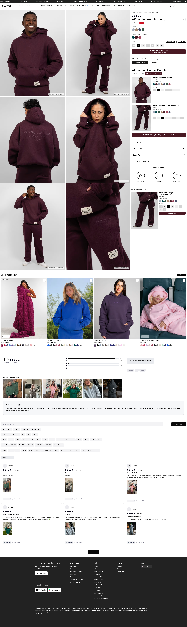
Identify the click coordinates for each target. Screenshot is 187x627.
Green (37, 450)
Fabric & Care (137, 149)
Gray (30, 450)
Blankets (51, 6)
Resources (73, 574)
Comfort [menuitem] (130, 370)
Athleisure (94, 6)
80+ (99, 439)
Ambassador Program (76, 571)
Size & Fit (136, 155)
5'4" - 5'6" (21, 445)
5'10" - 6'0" (39, 445)
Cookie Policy (97, 590)
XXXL (34, 434)
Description (137, 142)
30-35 (31, 439)
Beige (4, 450)
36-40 (38, 439)
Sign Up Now (41, 573)
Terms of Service (98, 593)
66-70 (79, 439)
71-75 (86, 439)
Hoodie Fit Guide (98, 579)
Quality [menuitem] (143, 370)
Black (10, 450)
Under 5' (5, 445)
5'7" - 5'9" (30, 445)
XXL (28, 434)
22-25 (17, 439)
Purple (77, 450)
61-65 (72, 439)
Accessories (106, 6)
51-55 (58, 439)
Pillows (60, 6)
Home (133, 12)
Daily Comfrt (120, 571)
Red (83, 450)
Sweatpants (70, 6)
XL (23, 434)
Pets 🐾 (85, 6)
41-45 (45, 439)
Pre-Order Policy (98, 585)
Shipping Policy (98, 582)
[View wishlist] (179, 6)
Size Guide (182, 42)
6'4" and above (58, 445)
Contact (96, 566)
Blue (17, 450)
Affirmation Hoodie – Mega (162, 77)
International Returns (99, 577)
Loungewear (40, 6)
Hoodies (29, 6)
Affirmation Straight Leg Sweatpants (166, 105)
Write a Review (180, 425)
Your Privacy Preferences (101, 598)
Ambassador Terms (99, 596)
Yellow (96, 450)
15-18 (4, 439)
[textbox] (82, 424)
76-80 (92, 439)
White (89, 450)
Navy (56, 450)
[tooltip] (19, 404)
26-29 (24, 439)
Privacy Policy (98, 587)
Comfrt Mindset (74, 569)
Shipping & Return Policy (141, 161)
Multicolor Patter (47, 450)
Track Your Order (98, 571)
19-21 (11, 439)
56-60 (65, 439)
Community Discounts (76, 579)
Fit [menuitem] (136, 370)
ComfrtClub (131, 6)
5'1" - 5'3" (13, 445)
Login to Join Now (140, 62)
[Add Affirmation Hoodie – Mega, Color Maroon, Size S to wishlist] (184, 19)
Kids (78, 6)
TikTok (119, 569)
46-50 (51, 439)
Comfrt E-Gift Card (75, 582)
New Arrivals (119, 6)
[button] (2, 345)
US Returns (97, 574)
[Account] (174, 6)
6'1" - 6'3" (48, 445)
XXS (4, 434)
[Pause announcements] (185, 1)
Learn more (154, 62)
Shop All (21, 6)
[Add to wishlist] (44, 280)
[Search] (170, 6)
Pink (70, 450)
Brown (24, 450)
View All (181, 275)
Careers (72, 577)
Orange (63, 450)
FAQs (95, 569)
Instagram (120, 566)
